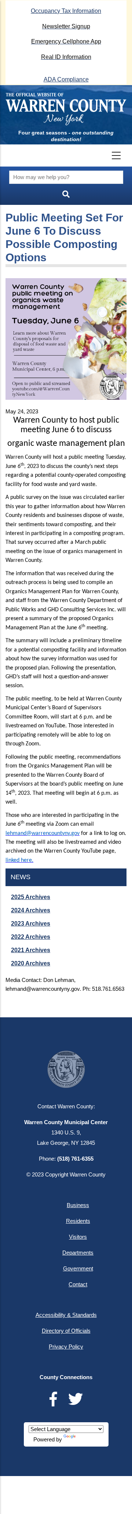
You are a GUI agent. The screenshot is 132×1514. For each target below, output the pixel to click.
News (20, 877)
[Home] (66, 109)
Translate (88, 1439)
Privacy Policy (66, 1346)
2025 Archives (30, 897)
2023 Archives (30, 923)
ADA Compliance (66, 79)
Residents (78, 1221)
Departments (78, 1252)
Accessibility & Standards (66, 1315)
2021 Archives (30, 950)
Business (78, 1205)
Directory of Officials (66, 1331)
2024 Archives (30, 910)
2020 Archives (30, 963)
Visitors (78, 1237)
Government (78, 1268)
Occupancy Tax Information (66, 11)
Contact (78, 1284)
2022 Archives (30, 937)
